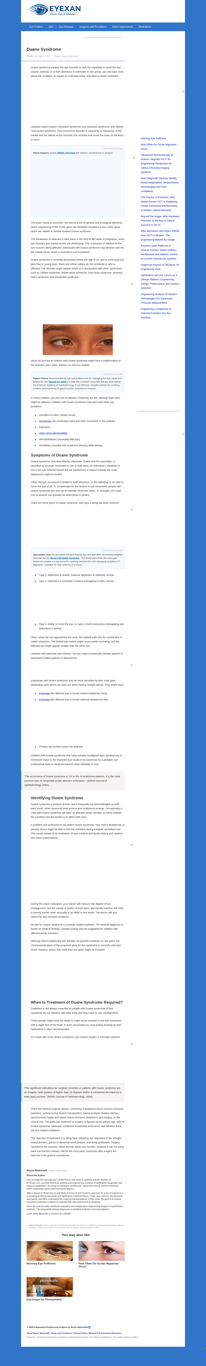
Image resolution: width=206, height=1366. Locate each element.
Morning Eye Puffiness (41, 1263)
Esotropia (44, 693)
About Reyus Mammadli (38, 1333)
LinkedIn (66, 1213)
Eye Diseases (66, 26)
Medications (145, 26)
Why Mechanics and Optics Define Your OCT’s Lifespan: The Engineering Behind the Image (160, 235)
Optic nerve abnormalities (53, 433)
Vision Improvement (122, 26)
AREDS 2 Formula (66, 152)
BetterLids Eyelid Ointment (65, 558)
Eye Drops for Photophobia (44, 1299)
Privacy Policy (80, 1333)
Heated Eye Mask (57, 381)
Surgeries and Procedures (93, 26)
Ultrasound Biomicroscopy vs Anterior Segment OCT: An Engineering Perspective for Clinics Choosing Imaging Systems (157, 164)
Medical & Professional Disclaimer (105, 1333)
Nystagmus (45, 421)
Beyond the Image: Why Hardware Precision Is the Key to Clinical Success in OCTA (160, 220)
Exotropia (44, 699)
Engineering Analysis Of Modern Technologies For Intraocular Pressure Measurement (159, 298)
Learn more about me (37, 1213)
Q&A (50, 26)
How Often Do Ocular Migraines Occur (98, 1265)
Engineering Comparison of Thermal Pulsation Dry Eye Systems (156, 313)
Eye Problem (36, 26)
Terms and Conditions (61, 1333)
